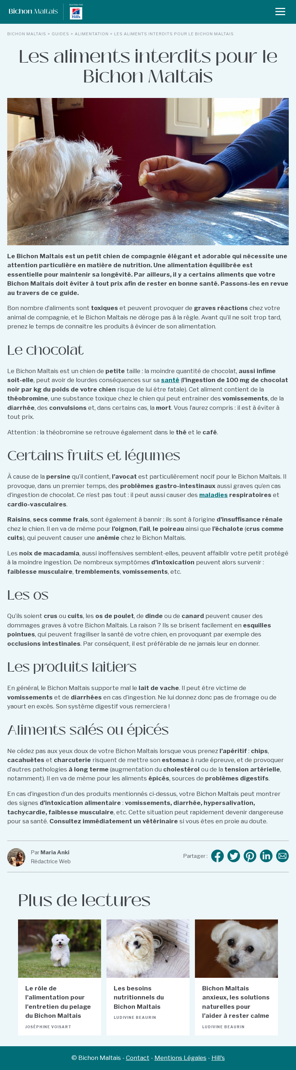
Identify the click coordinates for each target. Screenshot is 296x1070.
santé (170, 380)
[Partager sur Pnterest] (250, 856)
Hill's (218, 1057)
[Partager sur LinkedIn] (266, 856)
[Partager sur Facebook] (217, 856)
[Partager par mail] (282, 856)
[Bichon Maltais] (29, 12)
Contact (137, 1057)
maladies (213, 494)
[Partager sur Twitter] (233, 856)
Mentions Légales (180, 1057)
